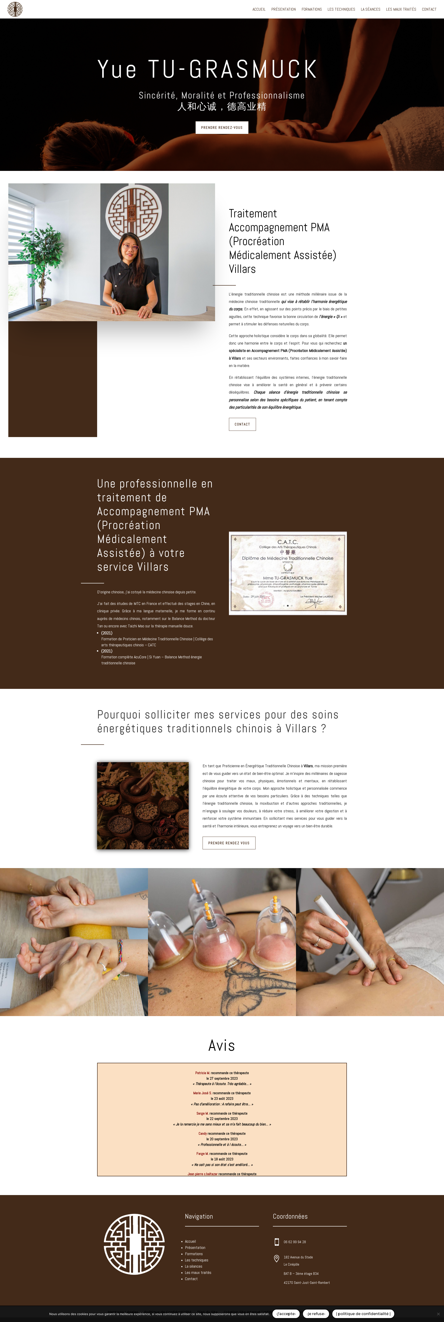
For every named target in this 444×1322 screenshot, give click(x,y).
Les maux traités (401, 10)
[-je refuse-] (438, 1314)
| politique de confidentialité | (363, 1314)
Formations (312, 10)
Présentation (283, 10)
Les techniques (341, 10)
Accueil (259, 10)
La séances (370, 10)
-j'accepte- (286, 1314)
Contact (429, 10)
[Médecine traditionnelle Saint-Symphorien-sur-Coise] (288, 615)
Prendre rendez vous (229, 843)
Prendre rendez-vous (222, 127)
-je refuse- (316, 1314)
